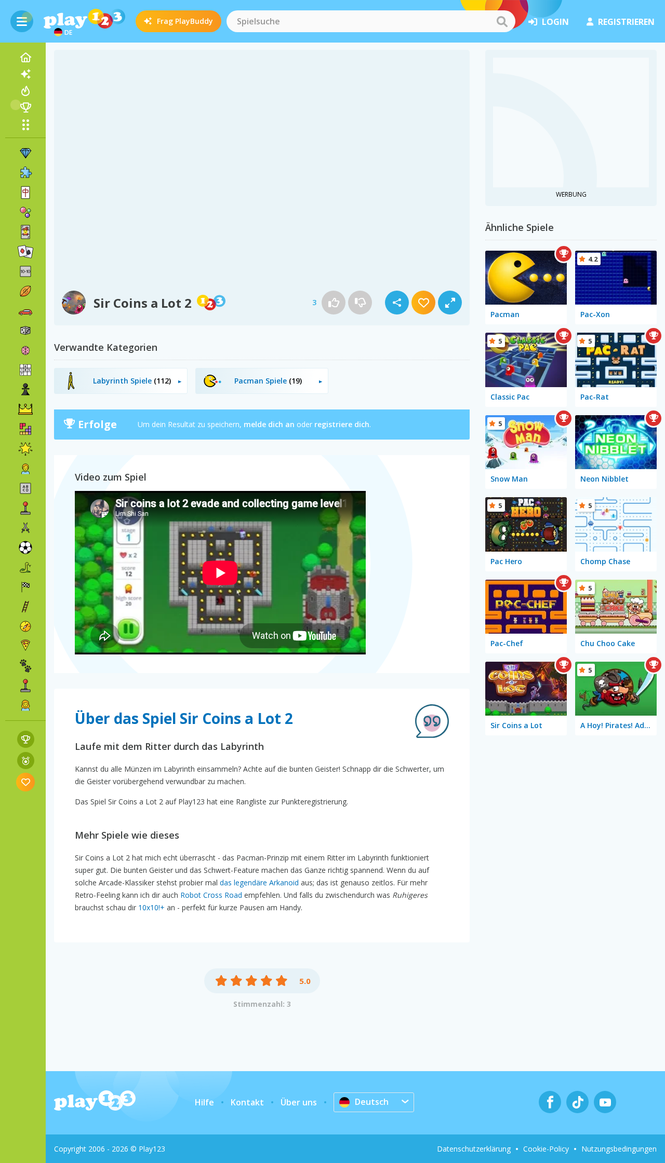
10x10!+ (151, 907)
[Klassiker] (25, 567)
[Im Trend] (25, 91)
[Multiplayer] (25, 685)
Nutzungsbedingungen (619, 1149)
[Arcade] (25, 508)
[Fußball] (25, 547)
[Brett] (25, 330)
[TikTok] (577, 1102)
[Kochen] (25, 646)
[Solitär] (25, 252)
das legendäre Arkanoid (259, 882)
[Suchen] (502, 21)
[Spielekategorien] (25, 124)
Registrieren (626, 22)
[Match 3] (25, 153)
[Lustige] (25, 449)
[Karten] (25, 232)
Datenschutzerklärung (474, 1149)
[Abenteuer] (25, 626)
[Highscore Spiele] (25, 739)
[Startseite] (25, 57)
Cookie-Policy (546, 1149)
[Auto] (25, 311)
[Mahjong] (25, 192)
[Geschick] (25, 607)
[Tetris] (25, 429)
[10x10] (25, 271)
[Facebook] (550, 1102)
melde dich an (269, 424)
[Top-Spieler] (25, 107)
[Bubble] (25, 212)
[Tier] (25, 666)
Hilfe (204, 1102)
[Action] (25, 528)
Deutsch (372, 1101)
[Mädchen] (25, 705)
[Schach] (25, 390)
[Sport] (25, 291)
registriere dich (341, 424)
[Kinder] (25, 468)
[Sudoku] (25, 370)
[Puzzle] (25, 173)
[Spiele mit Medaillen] (25, 760)
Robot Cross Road (211, 895)
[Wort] (25, 488)
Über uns (299, 1102)
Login (555, 22)
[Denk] (25, 350)
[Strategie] (25, 409)
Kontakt (247, 1102)
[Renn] (25, 587)
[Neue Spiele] (25, 74)
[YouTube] (605, 1102)
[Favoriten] (25, 781)
